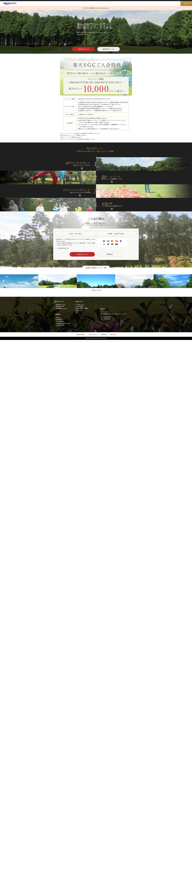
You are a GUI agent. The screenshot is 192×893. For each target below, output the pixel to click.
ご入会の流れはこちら (63, 248)
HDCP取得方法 (60, 321)
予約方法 (58, 317)
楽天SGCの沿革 (60, 306)
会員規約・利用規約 (80, 334)
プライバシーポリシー (92, 334)
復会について (79, 310)
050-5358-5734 (107, 317)
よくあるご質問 (60, 325)
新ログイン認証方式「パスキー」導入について (96, 8)
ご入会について (80, 304)
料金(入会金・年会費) (82, 308)
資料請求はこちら (109, 49)
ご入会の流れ (79, 306)
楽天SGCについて (60, 304)
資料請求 (110, 254)
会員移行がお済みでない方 (63, 323)
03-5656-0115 (107, 319)
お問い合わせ (113, 334)
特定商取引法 (103, 334)
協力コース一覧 (96, 290)
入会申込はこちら (83, 49)
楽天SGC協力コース (61, 308)
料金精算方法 (59, 319)
